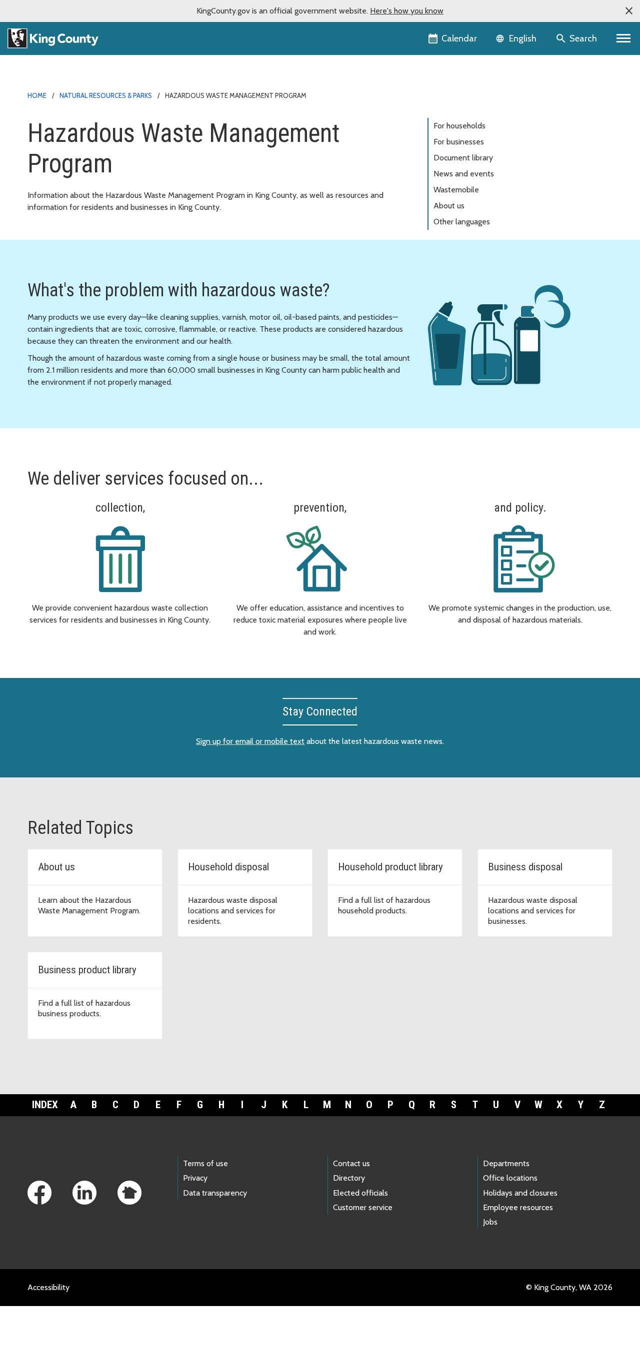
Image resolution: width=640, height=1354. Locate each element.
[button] (629, 11)
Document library (463, 157)
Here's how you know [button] (407, 10)
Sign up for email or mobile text (250, 741)
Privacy (195, 1178)
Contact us (351, 1163)
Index (45, 1105)
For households (460, 125)
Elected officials (360, 1193)
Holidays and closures (520, 1193)
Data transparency (215, 1193)
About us (449, 205)
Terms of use (205, 1163)
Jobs (490, 1222)
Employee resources (518, 1207)
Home (37, 95)
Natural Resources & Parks (106, 95)
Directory (349, 1178)
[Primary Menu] (624, 38)
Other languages (462, 221)
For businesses (459, 141)
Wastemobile (456, 189)
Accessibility (49, 1287)
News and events (464, 173)
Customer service (362, 1207)
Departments (506, 1163)
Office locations (510, 1178)
